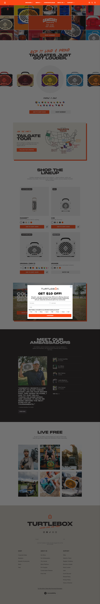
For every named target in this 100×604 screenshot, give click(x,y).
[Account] (89, 2)
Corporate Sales (49, 2)
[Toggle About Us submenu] (64, 2)
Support (70, 2)
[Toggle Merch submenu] (41, 2)
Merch (38, 2)
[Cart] (95, 2)
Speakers (28, 2)
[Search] (92, 2)
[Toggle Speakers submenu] (32, 2)
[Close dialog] (71, 287)
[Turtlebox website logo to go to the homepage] (5, 3)
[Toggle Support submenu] (74, 2)
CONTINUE (50, 315)
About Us (60, 2)
